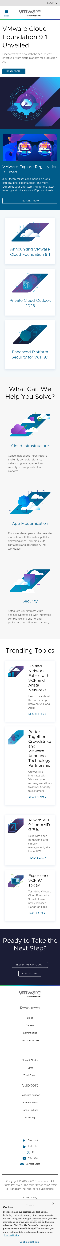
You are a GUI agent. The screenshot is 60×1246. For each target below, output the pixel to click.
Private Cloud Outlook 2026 (30, 303)
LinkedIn (32, 1146)
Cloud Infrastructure (30, 446)
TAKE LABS (35, 913)
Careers (30, 1025)
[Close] (53, 1203)
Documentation (30, 1103)
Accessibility (30, 1197)
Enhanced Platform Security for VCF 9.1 (30, 354)
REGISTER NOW (30, 201)
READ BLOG (13, 71)
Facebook (33, 1140)
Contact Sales (33, 1164)
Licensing (30, 1118)
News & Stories (30, 1060)
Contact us (29, 973)
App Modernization (30, 524)
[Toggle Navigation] (6, 11)
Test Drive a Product (30, 965)
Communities (30, 1033)
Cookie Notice (11, 1235)
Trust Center (30, 1075)
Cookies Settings (29, 1242)
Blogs (30, 1018)
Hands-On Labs (30, 1110)
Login (50, 3)
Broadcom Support (30, 1095)
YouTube (33, 1158)
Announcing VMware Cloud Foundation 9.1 (30, 252)
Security (30, 601)
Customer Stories (30, 1040)
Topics (30, 1068)
